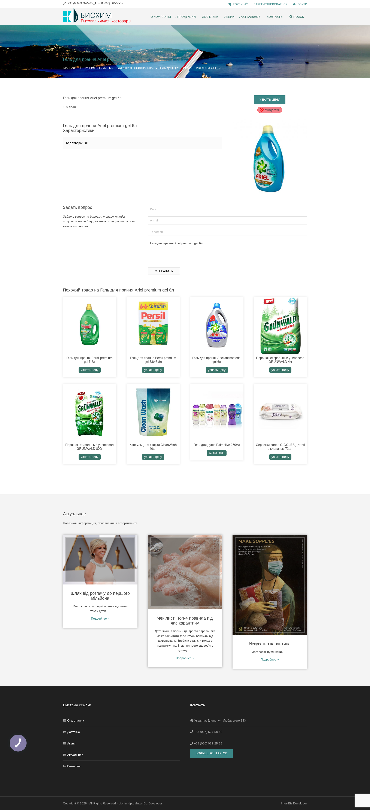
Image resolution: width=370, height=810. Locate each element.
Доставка (210, 16)
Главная (69, 68)
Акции (229, 16)
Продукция (186, 16)
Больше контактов (211, 753)
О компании (161, 16)
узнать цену (270, 99)
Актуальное (250, 16)
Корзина (240, 4)
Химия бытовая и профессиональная (127, 68)
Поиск (298, 16)
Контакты (275, 16)
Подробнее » (100, 618)
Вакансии (74, 766)
